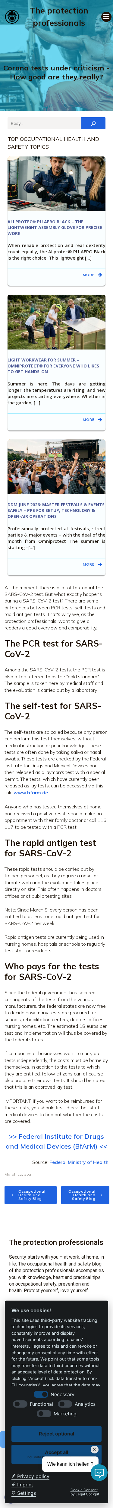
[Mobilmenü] (106, 17)
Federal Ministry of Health (78, 1162)
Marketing (65, 1414)
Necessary (62, 1394)
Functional (41, 1404)
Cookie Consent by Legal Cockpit (85, 1492)
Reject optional (56, 1434)
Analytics (85, 1404)
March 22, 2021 (19, 1174)
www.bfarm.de (31, 793)
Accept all (56, 1454)
